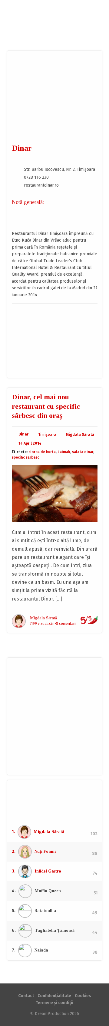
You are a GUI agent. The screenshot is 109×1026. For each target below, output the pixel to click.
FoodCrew (54, 25)
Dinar (23, 434)
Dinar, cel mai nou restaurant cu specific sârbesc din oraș (46, 406)
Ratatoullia (45, 910)
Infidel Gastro (48, 871)
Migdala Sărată (80, 434)
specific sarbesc (25, 457)
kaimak (64, 452)
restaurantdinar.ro (41, 185)
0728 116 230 (36, 177)
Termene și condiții (54, 1002)
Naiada (41, 950)
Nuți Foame (46, 851)
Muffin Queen (48, 891)
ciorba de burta (42, 452)
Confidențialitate (54, 995)
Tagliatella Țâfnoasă (54, 930)
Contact (26, 995)
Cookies (83, 995)
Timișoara (47, 434)
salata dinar (82, 452)
